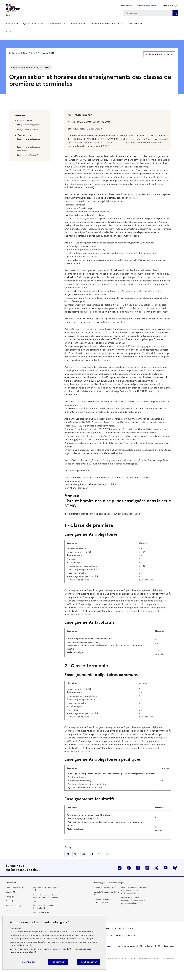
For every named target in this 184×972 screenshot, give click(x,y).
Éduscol (9, 892)
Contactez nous (123, 935)
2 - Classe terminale (23, 135)
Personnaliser (28, 962)
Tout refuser (58, 962)
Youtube (165, 867)
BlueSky (174, 867)
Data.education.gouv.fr (103, 887)
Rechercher (175, 13)
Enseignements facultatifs (27, 129)
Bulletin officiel (135, 23)
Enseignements (55, 23)
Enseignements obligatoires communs (28, 140)
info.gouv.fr (151, 946)
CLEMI (8, 910)
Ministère (10, 23)
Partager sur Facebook (67, 854)
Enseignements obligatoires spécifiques (28, 148)
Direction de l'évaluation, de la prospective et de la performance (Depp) (134, 890)
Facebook (128, 867)
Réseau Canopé (12, 906)
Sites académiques (41, 912)
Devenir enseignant (14, 887)
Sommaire (20, 115)
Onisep (9, 896)
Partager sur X (75, 854)
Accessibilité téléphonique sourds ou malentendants (152, 958)
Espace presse (125, 5)
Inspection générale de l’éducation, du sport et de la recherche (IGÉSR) (133, 900)
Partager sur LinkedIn (91, 854)
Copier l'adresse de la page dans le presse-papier (107, 854)
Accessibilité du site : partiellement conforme (107, 958)
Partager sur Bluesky (83, 854)
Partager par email (99, 854)
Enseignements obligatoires (28, 124)
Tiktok (138, 867)
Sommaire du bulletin (160, 54)
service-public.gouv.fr (128, 946)
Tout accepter (89, 962)
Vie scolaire (76, 23)
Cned (8, 901)
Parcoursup (167, 5)
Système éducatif (31, 23)
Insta (119, 867)
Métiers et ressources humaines (105, 23)
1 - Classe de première (24, 120)
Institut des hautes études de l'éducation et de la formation (45, 896)
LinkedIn (147, 867)
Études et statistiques (147, 5)
